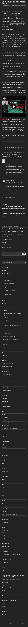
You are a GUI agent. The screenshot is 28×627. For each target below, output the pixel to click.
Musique (6, 285)
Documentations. (6, 236)
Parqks (3, 538)
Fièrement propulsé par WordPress (17, 623)
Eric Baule (4, 490)
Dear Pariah (4, 414)
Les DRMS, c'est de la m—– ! (8, 336)
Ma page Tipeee (5, 425)
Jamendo (4, 590)
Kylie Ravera (5, 401)
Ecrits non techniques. (7, 239)
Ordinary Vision (5, 532)
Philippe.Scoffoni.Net (7, 374)
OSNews (4, 447)
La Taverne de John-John (7, 363)
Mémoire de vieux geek (10, 144)
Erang (3, 487)
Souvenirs (4, 342)
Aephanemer (5, 455)
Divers (3, 300)
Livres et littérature (8, 280)
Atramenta (4, 398)
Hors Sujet (4, 500)
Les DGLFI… (4, 242)
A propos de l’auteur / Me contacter (10, 226)
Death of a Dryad (6, 482)
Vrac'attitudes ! (5, 352)
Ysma (3, 570)
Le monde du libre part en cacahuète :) (12, 313)
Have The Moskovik (6, 587)
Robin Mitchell (5, 593)
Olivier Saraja (5, 404)
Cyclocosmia (5, 476)
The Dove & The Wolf (7, 557)
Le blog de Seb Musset (7, 420)
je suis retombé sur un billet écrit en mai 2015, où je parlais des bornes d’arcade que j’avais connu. (13, 24)
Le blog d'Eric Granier (7, 366)
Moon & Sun (5, 522)
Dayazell (4, 479)
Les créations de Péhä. (7, 390)
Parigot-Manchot (6, 371)
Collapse (4, 468)
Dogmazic (4, 585)
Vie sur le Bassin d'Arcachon (8, 350)
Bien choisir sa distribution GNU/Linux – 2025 (12, 234)
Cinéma (5, 278)
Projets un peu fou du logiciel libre (13, 325)
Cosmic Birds (5, 471)
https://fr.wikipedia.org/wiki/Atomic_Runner (15, 190)
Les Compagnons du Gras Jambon (10, 514)
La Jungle (4, 511)
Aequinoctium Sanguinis (7, 458)
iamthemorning (5, 506)
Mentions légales (6, 244)
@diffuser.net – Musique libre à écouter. (11, 579)
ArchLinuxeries (8, 317)
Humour (4, 303)
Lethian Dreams (5, 516)
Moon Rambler (5, 524)
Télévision (4, 344)
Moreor (3, 527)
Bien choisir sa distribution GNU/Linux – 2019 (12, 231)
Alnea (3, 460)
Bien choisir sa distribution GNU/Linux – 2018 (12, 228)
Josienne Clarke (5, 508)
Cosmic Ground (5, 474)
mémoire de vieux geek (10, 147)
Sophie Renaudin (6, 406)
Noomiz (7, 297)
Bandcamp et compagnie (10, 287)
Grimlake (4, 495)
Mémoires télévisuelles (9, 283)
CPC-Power (4, 603)
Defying (4, 484)
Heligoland (4, 498)
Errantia (4, 492)
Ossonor (4, 535)
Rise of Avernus (5, 546)
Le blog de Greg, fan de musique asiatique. (11, 368)
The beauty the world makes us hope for (11, 554)
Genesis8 (4, 606)
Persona (4, 541)
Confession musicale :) (10, 290)
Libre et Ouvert (5, 436)
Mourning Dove (5, 530)
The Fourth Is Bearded (7, 559)
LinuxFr (3, 444)
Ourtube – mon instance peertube (9, 428)
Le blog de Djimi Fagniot (7, 387)
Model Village (5, 519)
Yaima (3, 567)
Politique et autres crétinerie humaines (11, 339)
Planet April (4, 614)
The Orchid (4, 565)
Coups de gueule (6, 273)
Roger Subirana (5, 595)
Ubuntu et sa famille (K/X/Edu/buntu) (13, 328)
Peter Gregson (5, 543)
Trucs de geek (20, 144)
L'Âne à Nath (5, 417)
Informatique (5, 306)
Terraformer (5, 551)
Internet (5, 310)
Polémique (4, 355)
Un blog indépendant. (7, 247)
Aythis (3, 466)
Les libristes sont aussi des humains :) (13, 323)
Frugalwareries (8, 320)
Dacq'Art (4, 385)
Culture (3, 276)
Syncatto (4, 549)
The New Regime (6, 562)
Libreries (6, 315)
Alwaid (3, 463)
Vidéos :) (4, 347)
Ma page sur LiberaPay (7, 422)
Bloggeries (4, 270)
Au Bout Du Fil (5, 582)
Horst (3, 503)
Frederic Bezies (18, 11)
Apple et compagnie (8, 308)
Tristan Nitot (5, 377)
